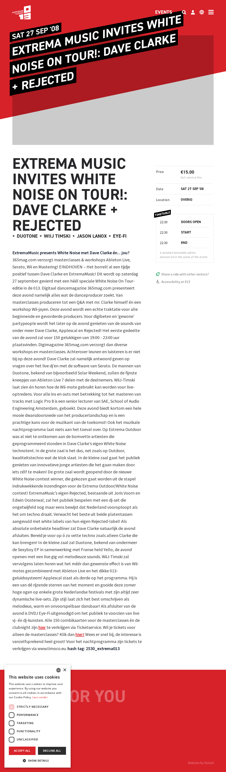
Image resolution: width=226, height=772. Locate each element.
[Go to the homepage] (28, 12)
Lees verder (40, 697)
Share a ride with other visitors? (185, 274)
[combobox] (58, 670)
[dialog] (37, 716)
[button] (37, 760)
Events (163, 12)
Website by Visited (201, 763)
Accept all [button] (22, 751)
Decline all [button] (52, 751)
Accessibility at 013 (175, 281)
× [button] (64, 670)
